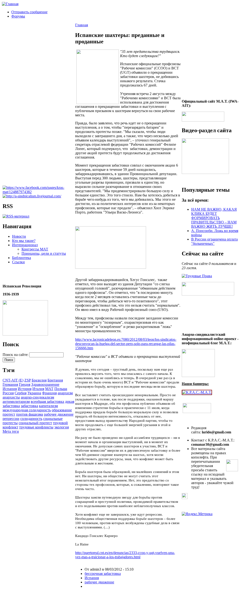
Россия (8, 393)
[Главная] (10, 4)
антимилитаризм (16, 402)
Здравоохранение (45, 384)
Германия (10, 384)
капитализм (48, 406)
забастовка (29, 406)
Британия (55, 380)
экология (61, 427)
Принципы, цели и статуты (44, 253)
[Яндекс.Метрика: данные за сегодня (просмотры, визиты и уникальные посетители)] (197, 514)
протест (9, 414)
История (24, 389)
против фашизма (29, 414)
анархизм (65, 393)
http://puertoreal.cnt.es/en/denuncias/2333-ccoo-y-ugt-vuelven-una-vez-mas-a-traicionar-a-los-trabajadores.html (125, 555)
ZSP (27, 380)
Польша (60, 389)
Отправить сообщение (29, 12)
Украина (34, 393)
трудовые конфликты (36, 427)
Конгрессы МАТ (35, 249)
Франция (49, 393)
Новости (19, 236)
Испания (10, 389)
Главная (81, 25)
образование (62, 410)
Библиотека (21, 258)
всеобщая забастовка (47, 402)
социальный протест (35, 423)
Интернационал (25, 245)
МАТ (49, 389)
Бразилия (39, 380)
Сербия (20, 393)
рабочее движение (58, 414)
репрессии (11, 419)
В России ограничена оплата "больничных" (214, 241)
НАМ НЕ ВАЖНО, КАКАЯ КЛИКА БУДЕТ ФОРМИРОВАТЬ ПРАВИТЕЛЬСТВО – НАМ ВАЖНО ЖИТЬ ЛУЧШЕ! (214, 217)
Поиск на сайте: (16, 355)
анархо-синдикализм (37, 397)
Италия (38, 389)
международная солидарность (27, 410)
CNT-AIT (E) (13, 380)
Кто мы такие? (23, 241)
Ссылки (18, 262)
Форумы (18, 16)
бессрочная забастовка (103, 574)
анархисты (11, 397)
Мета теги (11, 431)
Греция (24, 384)
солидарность (31, 419)
